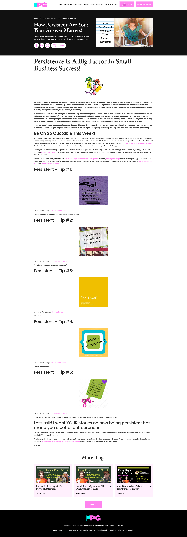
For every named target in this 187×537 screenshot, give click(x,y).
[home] (40, 4)
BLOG (107, 5)
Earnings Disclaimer (117, 530)
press (92, 5)
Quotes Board (57, 312)
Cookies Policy (103, 530)
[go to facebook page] (36, 45)
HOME (60, 5)
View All (93, 504)
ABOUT (86, 5)
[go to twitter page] (47, 45)
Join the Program (144, 4)
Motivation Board (59, 210)
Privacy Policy (57, 530)
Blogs (36, 18)
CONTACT (114, 5)
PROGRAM (68, 5)
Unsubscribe (130, 530)
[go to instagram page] (42, 45)
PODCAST (99, 5)
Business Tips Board (59, 261)
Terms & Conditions (71, 530)
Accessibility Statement (88, 530)
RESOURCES (77, 5)
